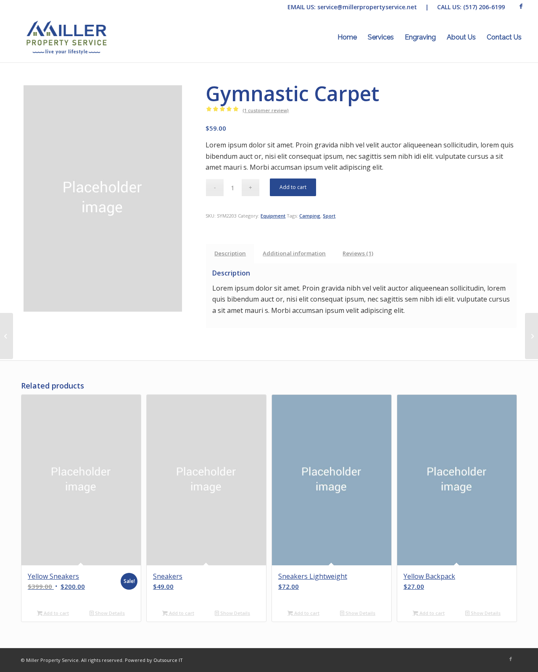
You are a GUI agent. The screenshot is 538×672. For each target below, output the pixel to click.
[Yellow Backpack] (6, 336)
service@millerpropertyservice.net (367, 7)
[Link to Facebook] (520, 6)
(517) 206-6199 (484, 7)
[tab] (230, 253)
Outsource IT (168, 660)
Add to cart (293, 187)
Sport (329, 216)
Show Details (109, 613)
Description (230, 253)
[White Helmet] (531, 336)
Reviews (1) (358, 253)
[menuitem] (347, 37)
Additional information (294, 253)
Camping (309, 216)
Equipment (273, 216)
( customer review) (266, 110)
